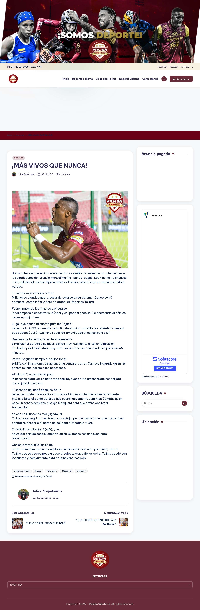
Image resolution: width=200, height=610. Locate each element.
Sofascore (164, 377)
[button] (181, 79)
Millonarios (52, 471)
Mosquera (66, 471)
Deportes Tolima (21, 471)
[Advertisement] (100, 109)
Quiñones (81, 471)
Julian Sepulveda (47, 491)
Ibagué (38, 471)
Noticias (18, 158)
